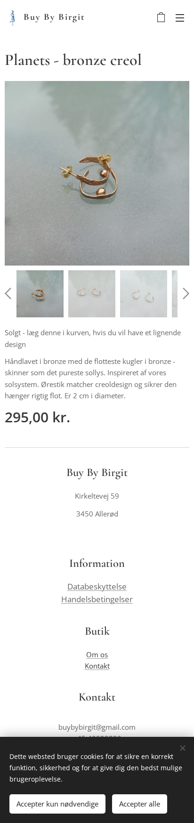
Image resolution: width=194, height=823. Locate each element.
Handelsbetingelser (97, 599)
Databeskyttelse (97, 586)
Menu (179, 17)
